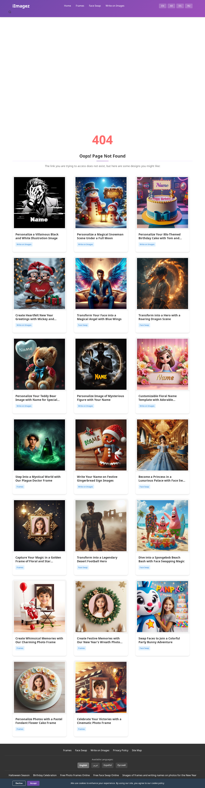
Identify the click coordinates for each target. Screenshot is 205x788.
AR (171, 6)
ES (180, 6)
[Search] (10, 12)
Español (108, 765)
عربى (95, 765)
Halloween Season (19, 775)
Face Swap (95, 5)
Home (67, 5)
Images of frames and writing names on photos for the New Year (159, 775)
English (83, 765)
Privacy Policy (120, 750)
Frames (80, 5)
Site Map (137, 750)
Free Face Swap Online (106, 775)
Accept (33, 783)
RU (188, 6)
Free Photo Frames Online (75, 775)
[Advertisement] (102, 67)
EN (162, 6)
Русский (122, 765)
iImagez (21, 6)
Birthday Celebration (45, 775)
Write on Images (115, 5)
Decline (19, 783)
